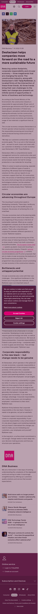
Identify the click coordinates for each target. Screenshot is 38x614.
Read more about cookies (13, 307)
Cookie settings (19, 323)
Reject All (19, 318)
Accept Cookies (19, 313)
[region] (19, 307)
